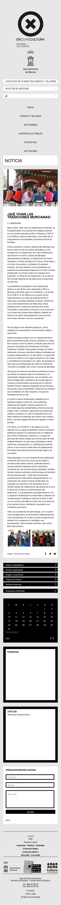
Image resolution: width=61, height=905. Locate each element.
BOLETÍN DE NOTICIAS (17, 88)
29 (45, 624)
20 (30, 620)
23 (52, 620)
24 (9, 624)
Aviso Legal (30, 893)
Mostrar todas (12, 631)
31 (9, 629)
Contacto (30, 890)
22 (45, 620)
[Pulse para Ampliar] (30, 187)
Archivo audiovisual (14, 570)
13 (30, 616)
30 (52, 624)
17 (9, 620)
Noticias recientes (13, 584)
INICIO (30, 107)
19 (23, 620)
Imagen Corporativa (14, 574)
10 (9, 616)
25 (16, 624)
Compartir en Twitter (50, 554)
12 (23, 616)
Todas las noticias (13, 579)
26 (23, 624)
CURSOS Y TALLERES (30, 116)
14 (37, 616)
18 (16, 620)
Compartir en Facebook (45, 554)
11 (16, 616)
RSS (30, 838)
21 (37, 620)
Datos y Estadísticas (14, 565)
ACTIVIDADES (30, 124)
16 (52, 616)
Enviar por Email (55, 554)
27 (30, 624)
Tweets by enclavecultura (18, 714)
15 (45, 616)
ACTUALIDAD (30, 151)
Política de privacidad (30, 896)
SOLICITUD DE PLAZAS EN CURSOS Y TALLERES (31, 81)
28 (37, 624)
